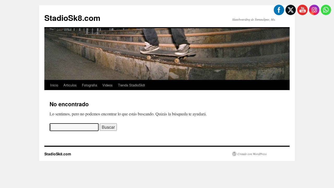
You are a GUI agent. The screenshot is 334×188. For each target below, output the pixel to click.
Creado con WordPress (252, 154)
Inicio (54, 85)
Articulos (70, 85)
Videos (107, 85)
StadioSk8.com (72, 17)
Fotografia (89, 85)
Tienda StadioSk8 (131, 85)
